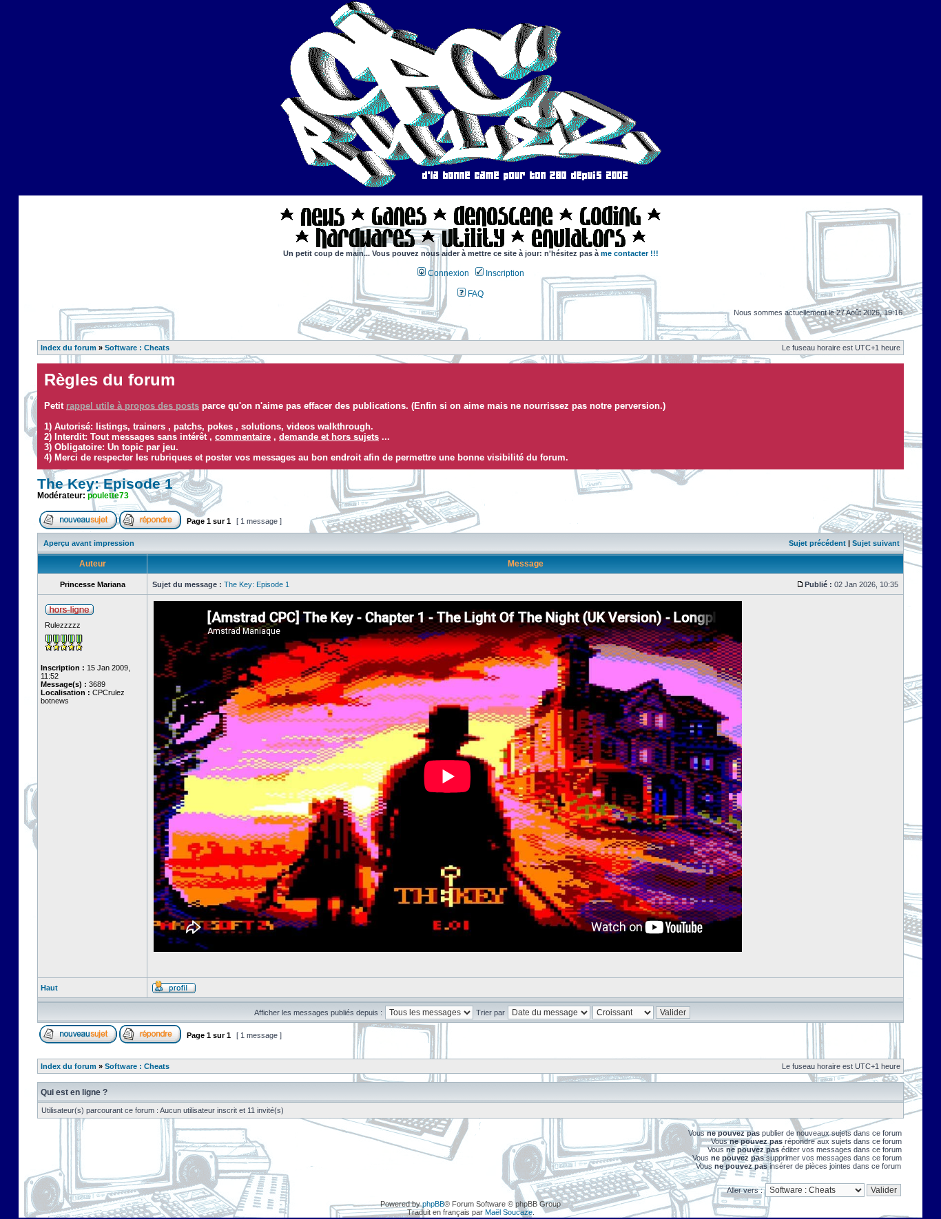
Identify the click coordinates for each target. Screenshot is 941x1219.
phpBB (433, 1204)
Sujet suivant (876, 543)
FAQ (475, 294)
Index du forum (68, 347)
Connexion (447, 273)
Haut (49, 988)
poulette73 (108, 495)
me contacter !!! (630, 253)
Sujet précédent (817, 543)
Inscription (504, 273)
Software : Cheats (137, 347)
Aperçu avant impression (88, 543)
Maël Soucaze (508, 1212)
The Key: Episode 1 (105, 484)
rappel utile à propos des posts (132, 406)
